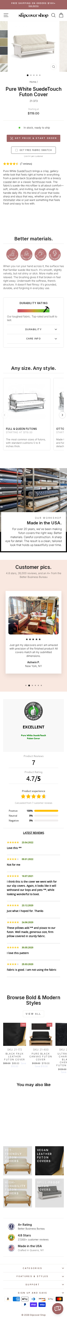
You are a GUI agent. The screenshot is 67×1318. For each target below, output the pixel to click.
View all (33, 1013)
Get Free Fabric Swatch (36, 150)
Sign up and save (32, 1293)
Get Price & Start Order (36, 138)
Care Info (33, 338)
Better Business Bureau (31, 1228)
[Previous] (4, 415)
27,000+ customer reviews (33, 1239)
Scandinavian (34, 178)
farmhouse (38, 181)
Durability (33, 329)
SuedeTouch (24, 171)
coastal (7, 181)
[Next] (62, 415)
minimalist (9, 199)
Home (33, 81)
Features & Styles (32, 1276)
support (32, 1284)
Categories (32, 1268)
